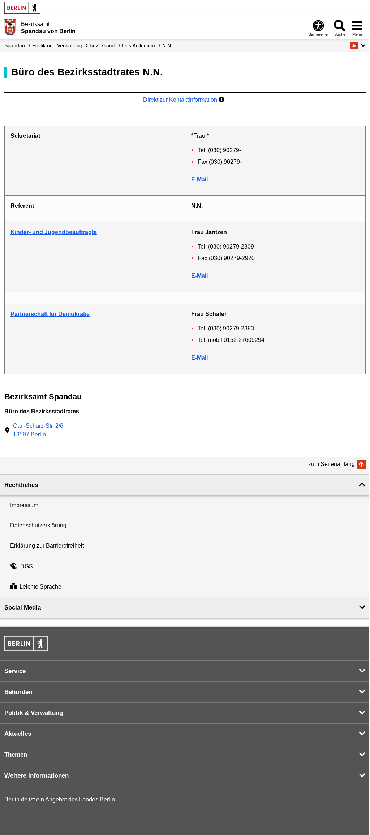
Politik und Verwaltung (57, 45)
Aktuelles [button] (17, 733)
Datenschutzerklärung (38, 525)
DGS (26, 566)
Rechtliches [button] (21, 485)
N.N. (167, 45)
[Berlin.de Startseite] (22, 8)
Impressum (24, 505)
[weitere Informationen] (10, 27)
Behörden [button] (18, 692)
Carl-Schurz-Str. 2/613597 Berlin (38, 430)
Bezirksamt (102, 45)
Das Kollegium (138, 45)
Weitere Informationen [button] (36, 775)
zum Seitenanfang (331, 464)
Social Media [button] (22, 607)
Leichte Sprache (40, 587)
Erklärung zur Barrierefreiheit (47, 545)
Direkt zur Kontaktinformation (181, 100)
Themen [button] (15, 754)
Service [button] (15, 671)
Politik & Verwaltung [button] (33, 712)
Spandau (14, 45)
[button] (358, 45)
